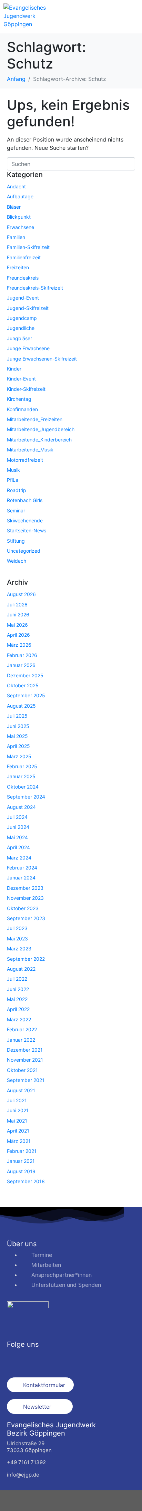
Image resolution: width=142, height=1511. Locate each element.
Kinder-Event (21, 379)
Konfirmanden (22, 409)
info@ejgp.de (23, 1474)
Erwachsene (20, 227)
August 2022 (21, 969)
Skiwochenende (25, 520)
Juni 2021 (18, 1110)
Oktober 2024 (23, 787)
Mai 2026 (17, 625)
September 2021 (25, 1080)
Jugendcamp (22, 318)
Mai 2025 (17, 736)
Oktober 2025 (23, 685)
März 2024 (19, 858)
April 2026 (18, 635)
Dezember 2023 (25, 888)
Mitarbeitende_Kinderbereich (39, 439)
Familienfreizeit (24, 257)
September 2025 (26, 695)
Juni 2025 (18, 726)
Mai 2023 (17, 938)
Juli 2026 (17, 604)
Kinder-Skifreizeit (26, 389)
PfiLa (12, 480)
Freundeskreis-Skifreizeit (35, 288)
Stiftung (16, 541)
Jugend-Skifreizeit (28, 308)
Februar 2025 (22, 766)
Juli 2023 (17, 928)
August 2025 (21, 706)
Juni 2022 (18, 989)
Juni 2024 (18, 827)
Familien (16, 237)
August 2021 (21, 1090)
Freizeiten (18, 267)
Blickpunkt (19, 217)
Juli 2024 (17, 817)
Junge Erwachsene (28, 348)
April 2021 (18, 1131)
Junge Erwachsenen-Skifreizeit (42, 359)
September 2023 (26, 918)
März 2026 (19, 645)
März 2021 (19, 1141)
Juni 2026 (18, 614)
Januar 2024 (21, 877)
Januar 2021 (21, 1161)
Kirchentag (19, 399)
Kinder (14, 369)
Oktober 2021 (22, 1070)
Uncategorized (23, 551)
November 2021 (25, 1060)
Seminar (16, 510)
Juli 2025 (17, 716)
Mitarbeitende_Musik (30, 449)
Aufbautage (20, 196)
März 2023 (19, 948)
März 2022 (19, 1019)
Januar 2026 (21, 665)
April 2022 (18, 1009)
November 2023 (25, 898)
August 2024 (21, 807)
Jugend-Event (23, 298)
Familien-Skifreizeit (28, 247)
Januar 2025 (21, 776)
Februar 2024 (22, 868)
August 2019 (21, 1171)
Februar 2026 (22, 655)
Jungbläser (19, 338)
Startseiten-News (26, 530)
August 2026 (21, 594)
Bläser (14, 207)
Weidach (16, 561)
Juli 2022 (17, 979)
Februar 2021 (22, 1151)
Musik (13, 470)
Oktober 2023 (23, 908)
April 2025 (18, 746)
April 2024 (18, 847)
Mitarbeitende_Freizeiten (34, 419)
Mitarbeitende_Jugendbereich (40, 429)
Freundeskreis (23, 278)
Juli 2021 (17, 1100)
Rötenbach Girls (24, 500)
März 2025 (19, 756)
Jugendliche (20, 328)
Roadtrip (16, 490)
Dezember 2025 (25, 675)
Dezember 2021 (25, 1050)
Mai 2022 (17, 999)
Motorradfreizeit (25, 460)
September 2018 (26, 1181)
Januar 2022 (21, 1040)
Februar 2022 (22, 1029)
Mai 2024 (17, 837)
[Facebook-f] (15, 1359)
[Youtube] (53, 1359)
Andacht (16, 186)
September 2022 (26, 959)
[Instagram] (34, 1359)
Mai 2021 (17, 1121)
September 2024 (26, 797)
